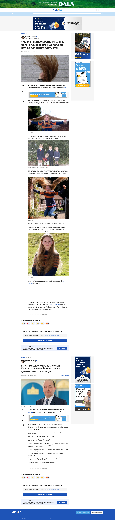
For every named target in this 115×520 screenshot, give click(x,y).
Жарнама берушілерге (97, 512)
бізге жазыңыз (43, 314)
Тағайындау (28, 357)
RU (95, 9)
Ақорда (30, 432)
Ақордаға (30, 412)
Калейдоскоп (24, 33)
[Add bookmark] (23, 101)
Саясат (23, 357)
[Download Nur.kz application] (57, 4)
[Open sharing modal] (23, 97)
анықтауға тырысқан (54, 304)
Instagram (63, 348)
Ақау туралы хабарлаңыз (83, 512)
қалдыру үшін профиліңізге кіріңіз (52, 335)
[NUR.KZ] (57, 10)
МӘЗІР (16, 9)
